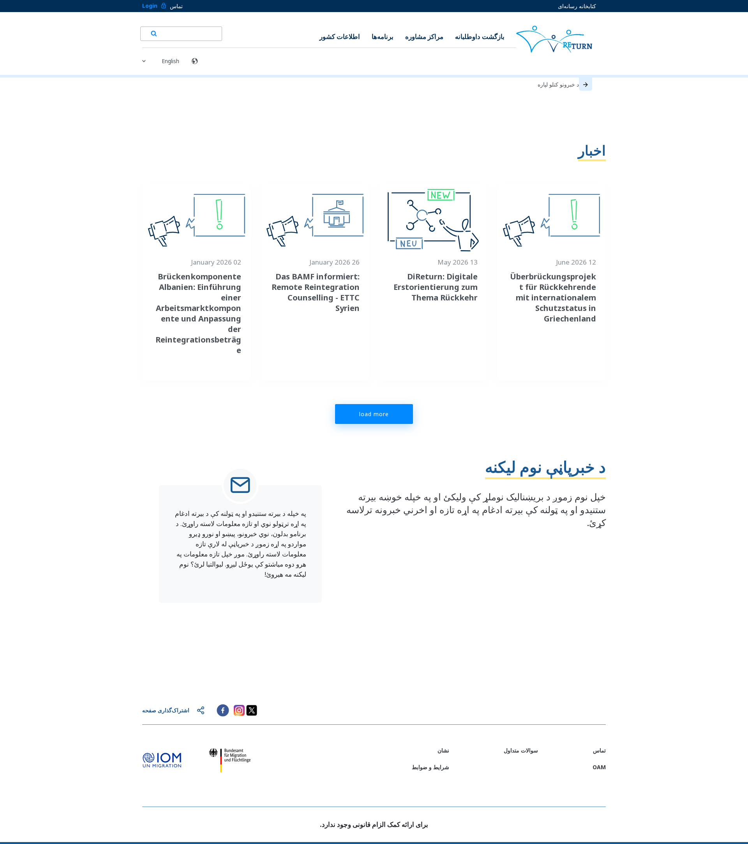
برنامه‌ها (382, 36)
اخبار (592, 150)
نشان (443, 750)
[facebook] (223, 710)
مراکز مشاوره (424, 36)
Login (149, 5)
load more (374, 414)
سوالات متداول (521, 750)
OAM (599, 767)
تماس (176, 6)
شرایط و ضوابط (430, 767)
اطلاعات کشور (339, 36)
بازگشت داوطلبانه (480, 36)
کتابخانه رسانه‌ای (577, 6)
